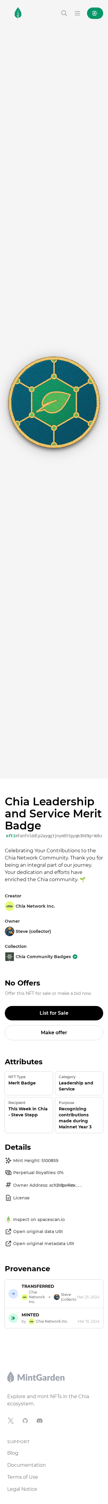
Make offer (54, 1032)
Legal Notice (22, 1489)
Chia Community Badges (43, 956)
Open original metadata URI (43, 1243)
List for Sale (54, 1013)
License (21, 1198)
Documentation (26, 1465)
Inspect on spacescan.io (39, 1219)
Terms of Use (22, 1477)
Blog (12, 1453)
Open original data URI (38, 1231)
